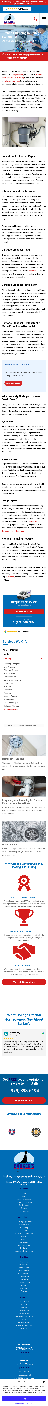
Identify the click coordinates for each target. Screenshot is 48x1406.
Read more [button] (8, 1052)
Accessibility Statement (24, 1325)
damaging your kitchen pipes (13, 531)
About (24, 1193)
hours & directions (23, 1356)
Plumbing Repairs (11, 670)
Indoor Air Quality (24, 1245)
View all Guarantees (24, 982)
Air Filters (24, 1236)
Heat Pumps (24, 1248)
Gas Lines (8, 690)
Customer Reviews (24, 1199)
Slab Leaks (8, 686)
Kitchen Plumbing (11, 709)
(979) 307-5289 (24, 1352)
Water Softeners (10, 696)
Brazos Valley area (27, 1178)
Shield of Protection (24, 1302)
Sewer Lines (9, 699)
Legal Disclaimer (24, 1322)
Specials (24, 1208)
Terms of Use (24, 1311)
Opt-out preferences (19, 1403)
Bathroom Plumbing (11, 706)
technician (33, 521)
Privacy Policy (29, 1403)
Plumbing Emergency (12, 664)
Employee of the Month (24, 1202)
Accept (24, 1399)
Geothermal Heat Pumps (24, 1251)
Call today (11, 577)
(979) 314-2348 (24, 1368)
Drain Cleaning (9, 667)
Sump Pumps (9, 683)
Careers (24, 1308)
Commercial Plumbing (12, 680)
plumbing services (12, 81)
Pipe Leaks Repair (11, 703)
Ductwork (24, 1239)
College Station (17, 75)
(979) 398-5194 (25, 622)
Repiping (7, 693)
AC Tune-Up (24, 1228)
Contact (24, 1305)
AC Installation (24, 1225)
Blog (24, 1196)
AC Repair (24, 1230)
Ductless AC (24, 1242)
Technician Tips (24, 1211)
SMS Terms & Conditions (24, 1316)
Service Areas (24, 1205)
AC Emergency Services (24, 1222)
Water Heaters (9, 673)
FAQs (24, 1319)
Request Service (24, 1100)
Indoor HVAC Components (24, 1233)
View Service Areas (13, 383)
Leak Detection (10, 677)
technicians (33, 271)
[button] (45, 1382)
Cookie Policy (24, 1328)
